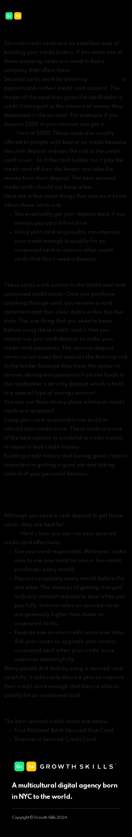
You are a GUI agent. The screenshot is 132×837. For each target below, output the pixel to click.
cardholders (104, 79)
